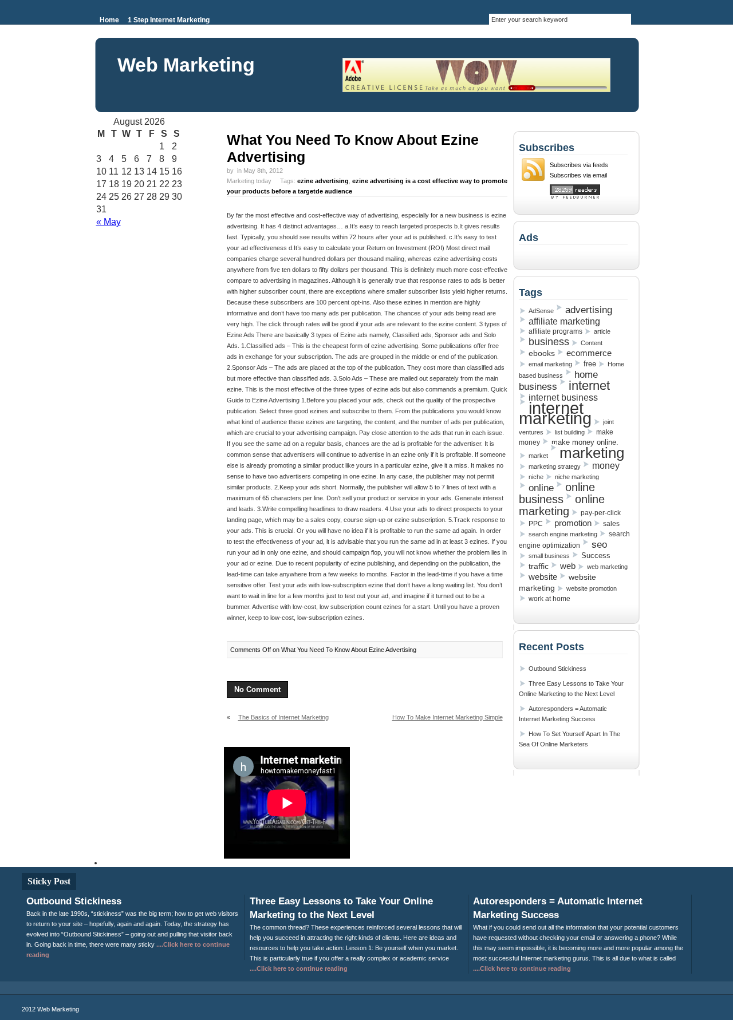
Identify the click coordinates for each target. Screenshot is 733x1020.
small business (549, 555)
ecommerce (589, 353)
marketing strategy (555, 466)
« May (108, 222)
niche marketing (577, 476)
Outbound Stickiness (557, 668)
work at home (549, 599)
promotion (573, 523)
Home (109, 20)
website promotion (591, 588)
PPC (536, 524)
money (606, 466)
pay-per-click (601, 513)
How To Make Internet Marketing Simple (447, 717)
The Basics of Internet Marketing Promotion (278, 722)
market (538, 455)
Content (591, 342)
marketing (591, 452)
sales (611, 524)
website (543, 577)
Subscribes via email (578, 175)
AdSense (541, 310)
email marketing (550, 364)
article (602, 331)
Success (595, 555)
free (590, 363)
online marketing (562, 505)
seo (599, 544)
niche (536, 476)
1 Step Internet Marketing (169, 20)
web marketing (607, 566)
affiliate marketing (564, 321)
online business (557, 493)
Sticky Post (48, 881)
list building (570, 432)
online (541, 487)
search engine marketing (563, 534)
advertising (588, 309)
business (549, 341)
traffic (539, 566)
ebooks (542, 353)
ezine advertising (323, 180)
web (568, 566)
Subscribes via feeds (579, 164)
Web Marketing (186, 65)
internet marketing (555, 413)
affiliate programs (555, 331)
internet (589, 385)
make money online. (584, 442)
